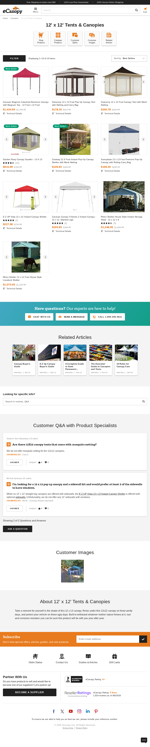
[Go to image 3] (125, 95)
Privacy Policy (81, 728)
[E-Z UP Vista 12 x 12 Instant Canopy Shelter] (26, 196)
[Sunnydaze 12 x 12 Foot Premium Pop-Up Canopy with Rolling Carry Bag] (124, 139)
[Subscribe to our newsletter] (143, 639)
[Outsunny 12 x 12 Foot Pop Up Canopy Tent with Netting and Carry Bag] (75, 81)
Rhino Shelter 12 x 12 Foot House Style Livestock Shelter (22, 278)
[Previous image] (55, 82)
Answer (14, 462)
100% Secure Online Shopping (110, 2)
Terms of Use (68, 728)
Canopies (14, 18)
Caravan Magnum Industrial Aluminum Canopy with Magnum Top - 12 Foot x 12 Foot (25, 103)
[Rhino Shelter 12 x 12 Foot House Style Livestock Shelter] (26, 257)
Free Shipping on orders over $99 (41, 2)
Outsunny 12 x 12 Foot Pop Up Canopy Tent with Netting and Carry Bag (73, 103)
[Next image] (94, 82)
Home (5, 18)
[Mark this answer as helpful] (39, 462)
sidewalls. (21, 497)
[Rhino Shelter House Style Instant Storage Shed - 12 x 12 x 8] (124, 196)
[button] (72, 317)
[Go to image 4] (127, 95)
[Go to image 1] (70, 95)
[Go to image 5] (79, 95)
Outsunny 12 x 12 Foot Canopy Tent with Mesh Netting (124, 103)
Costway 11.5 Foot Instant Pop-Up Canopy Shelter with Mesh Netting (73, 160)
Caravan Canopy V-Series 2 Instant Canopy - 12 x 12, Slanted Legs (74, 218)
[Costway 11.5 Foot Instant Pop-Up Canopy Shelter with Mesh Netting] (75, 139)
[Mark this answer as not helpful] (46, 462)
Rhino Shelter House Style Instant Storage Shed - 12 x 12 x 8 (121, 218)
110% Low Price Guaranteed (76, 2)
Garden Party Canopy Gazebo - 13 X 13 (22, 159)
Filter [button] (14, 58)
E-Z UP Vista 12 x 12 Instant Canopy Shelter (25, 217)
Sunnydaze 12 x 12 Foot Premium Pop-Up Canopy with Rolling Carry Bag (121, 160)
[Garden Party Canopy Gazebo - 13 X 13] (26, 139)
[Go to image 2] (24, 152)
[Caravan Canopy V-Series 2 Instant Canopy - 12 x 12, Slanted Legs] (75, 196)
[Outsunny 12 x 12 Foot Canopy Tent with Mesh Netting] (124, 81)
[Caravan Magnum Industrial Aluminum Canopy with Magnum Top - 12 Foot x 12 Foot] (26, 81)
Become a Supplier (29, 692)
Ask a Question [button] (18, 529)
